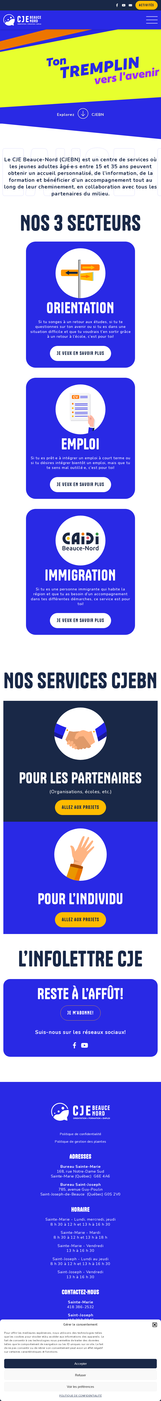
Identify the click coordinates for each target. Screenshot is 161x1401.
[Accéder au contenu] (83, 114)
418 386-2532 (80, 1306)
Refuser (80, 1375)
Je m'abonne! (80, 1013)
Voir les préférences (80, 1386)
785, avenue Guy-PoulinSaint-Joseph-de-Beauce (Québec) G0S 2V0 (80, 1192)
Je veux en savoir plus (80, 353)
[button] (155, 1325)
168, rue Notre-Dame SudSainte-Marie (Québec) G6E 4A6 (80, 1174)
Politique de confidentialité (80, 1134)
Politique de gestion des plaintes (80, 1142)
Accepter (80, 1363)
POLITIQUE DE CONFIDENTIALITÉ (80, 1395)
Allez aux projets (80, 807)
